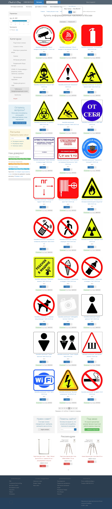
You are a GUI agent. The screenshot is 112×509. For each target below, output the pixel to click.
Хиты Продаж (60, 492)
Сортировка (63, 21)
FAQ (10, 481)
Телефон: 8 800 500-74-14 (87, 483)
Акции (15, 98)
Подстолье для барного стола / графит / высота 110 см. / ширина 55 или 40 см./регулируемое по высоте (42, 458)
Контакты (29, 7)
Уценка (15, 56)
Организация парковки (16, 78)
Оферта (11, 492)
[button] (89, 2)
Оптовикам (12, 494)
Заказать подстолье (92, 429)
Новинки (59, 494)
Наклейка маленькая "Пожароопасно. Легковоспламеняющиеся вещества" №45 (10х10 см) (92, 202)
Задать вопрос (45, 429)
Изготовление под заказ (58, 7)
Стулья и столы (18, 46)
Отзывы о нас (18, 176)
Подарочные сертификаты (63, 483)
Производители (61, 481)
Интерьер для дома (19, 60)
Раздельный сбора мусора (18, 65)
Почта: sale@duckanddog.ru (87, 481)
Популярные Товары (62, 489)
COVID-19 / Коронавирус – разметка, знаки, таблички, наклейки (19, 71)
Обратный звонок (20, 123)
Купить (43, 54)
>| (76, 408)
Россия (14, 30)
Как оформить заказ (14, 487)
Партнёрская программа (63, 485)
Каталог (39, 2)
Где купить (11, 489)
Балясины (17, 95)
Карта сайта (36, 485)
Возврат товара (37, 483)
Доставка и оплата (41, 7)
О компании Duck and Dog (15, 483)
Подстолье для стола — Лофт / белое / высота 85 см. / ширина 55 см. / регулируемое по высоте (66, 458)
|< (59, 408)
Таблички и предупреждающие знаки (19, 90)
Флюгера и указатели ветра (19, 51)
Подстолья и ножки (19, 43)
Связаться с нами (37, 481)
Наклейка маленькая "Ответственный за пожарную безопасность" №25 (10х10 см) (68, 162)
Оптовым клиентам (16, 7)
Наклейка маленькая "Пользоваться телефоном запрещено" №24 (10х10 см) (44, 241)
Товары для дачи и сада (18, 84)
